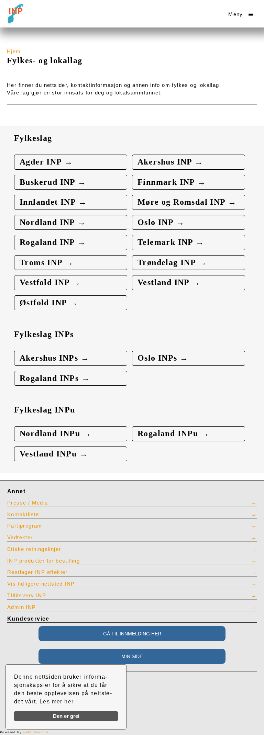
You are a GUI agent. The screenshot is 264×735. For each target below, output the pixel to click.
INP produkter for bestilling (43, 561)
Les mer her (57, 701)
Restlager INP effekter (37, 572)
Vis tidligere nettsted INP (41, 584)
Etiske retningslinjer (34, 549)
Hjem (14, 51)
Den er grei (66, 716)
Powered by (24, 732)
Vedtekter (20, 537)
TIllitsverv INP (26, 595)
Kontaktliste (23, 514)
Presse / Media (27, 503)
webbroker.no (35, 732)
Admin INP (21, 607)
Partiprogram (24, 526)
